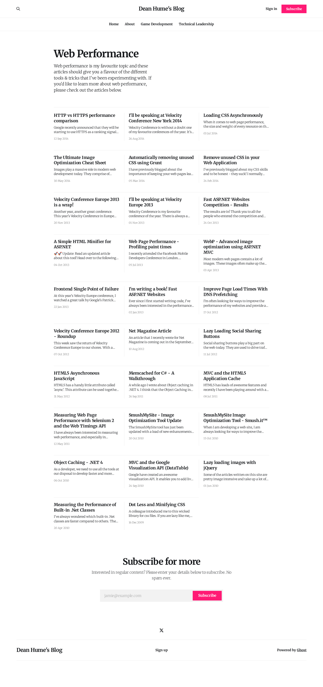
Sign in (271, 9)
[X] (161, 630)
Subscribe (294, 9)
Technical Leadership (196, 24)
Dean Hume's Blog (161, 8)
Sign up (161, 650)
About (130, 24)
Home (114, 24)
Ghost (302, 650)
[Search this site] (18, 8)
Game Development (157, 24)
